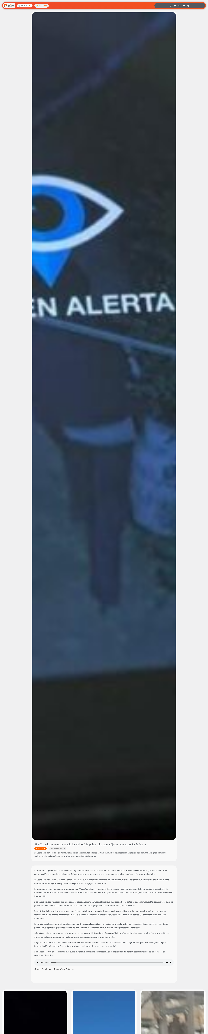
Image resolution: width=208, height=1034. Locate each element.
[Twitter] (175, 6)
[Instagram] (170, 6)
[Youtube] (184, 6)
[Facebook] (179, 6)
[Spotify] (188, 6)
